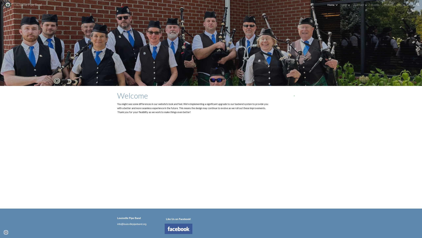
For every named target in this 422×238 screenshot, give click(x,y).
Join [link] (344, 4)
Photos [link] (388, 4)
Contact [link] (359, 4)
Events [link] (375, 4)
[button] (418, 5)
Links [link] (399, 4)
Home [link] (330, 4)
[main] (195, 103)
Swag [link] (409, 4)
